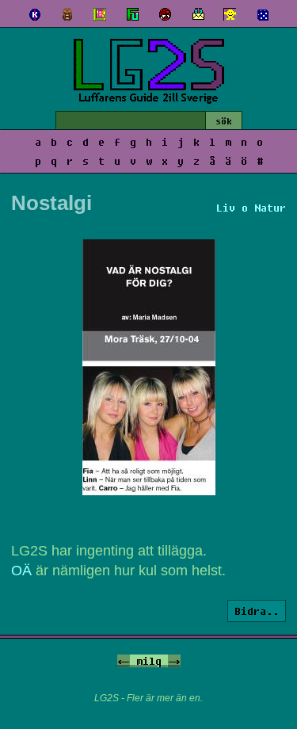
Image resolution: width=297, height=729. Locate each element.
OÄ (21, 570)
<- (123, 661)
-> (174, 661)
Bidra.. (256, 611)
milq (149, 661)
